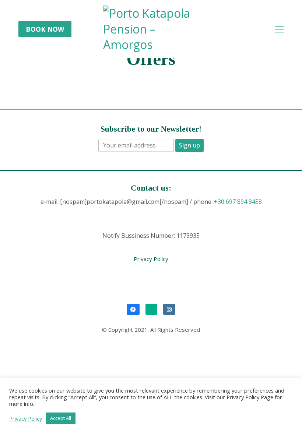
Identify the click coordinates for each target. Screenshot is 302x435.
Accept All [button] (60, 418)
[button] (279, 29)
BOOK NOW (45, 29)
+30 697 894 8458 (238, 202)
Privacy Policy (151, 258)
